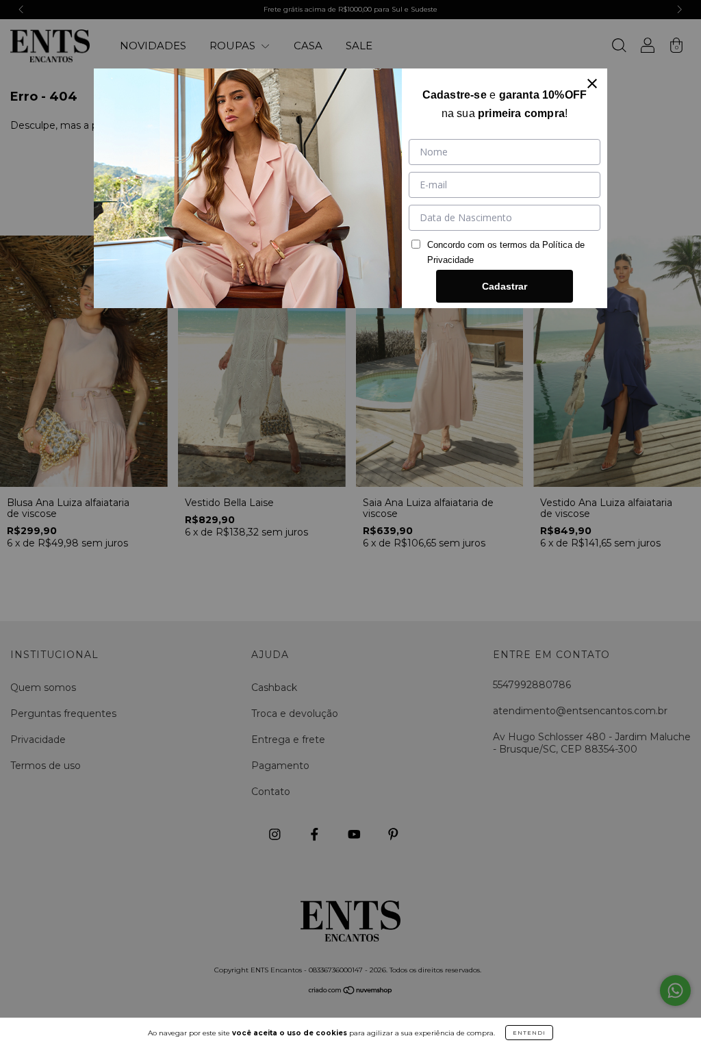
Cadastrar (504, 286)
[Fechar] (592, 83)
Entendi (529, 1032)
